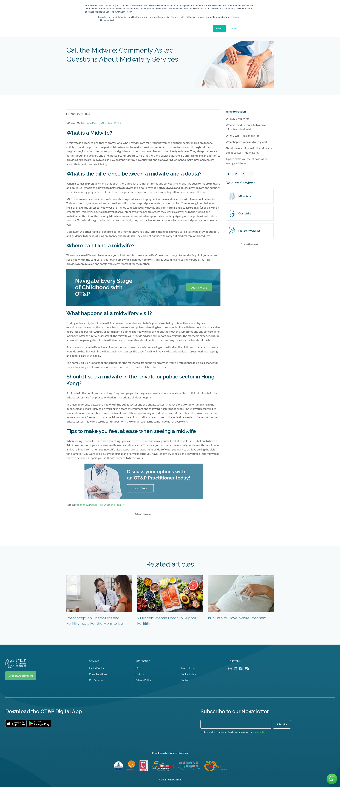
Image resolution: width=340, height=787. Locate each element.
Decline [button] (234, 28)
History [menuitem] (139, 674)
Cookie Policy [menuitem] (188, 674)
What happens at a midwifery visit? (247, 141)
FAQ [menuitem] (137, 668)
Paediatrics (96, 504)
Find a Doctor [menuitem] (96, 668)
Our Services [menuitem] (96, 680)
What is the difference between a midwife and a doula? (246, 127)
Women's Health (114, 504)
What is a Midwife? (237, 118)
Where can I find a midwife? (242, 135)
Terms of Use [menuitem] (188, 668)
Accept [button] (219, 28)
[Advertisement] (143, 527)
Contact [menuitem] (185, 680)
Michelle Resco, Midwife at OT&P (101, 123)
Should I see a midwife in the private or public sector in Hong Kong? (249, 150)
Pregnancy (81, 504)
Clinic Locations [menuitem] (98, 674)
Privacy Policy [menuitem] (143, 680)
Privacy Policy (259, 732)
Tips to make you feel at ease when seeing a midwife (247, 161)
